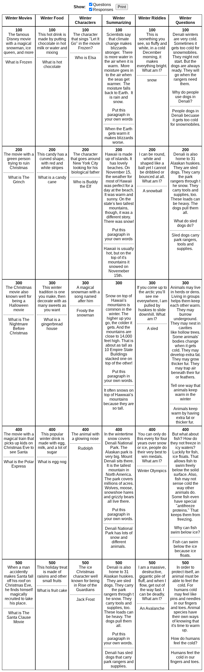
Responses (103, 9)
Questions (102, 4)
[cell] (18, 86)
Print (122, 7)
